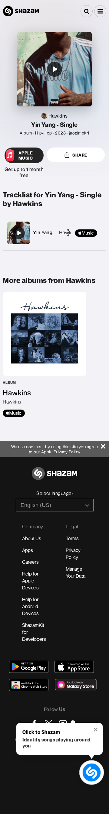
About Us (31, 538)
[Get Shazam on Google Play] (28, 667)
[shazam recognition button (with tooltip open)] (91, 772)
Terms (72, 538)
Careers (30, 562)
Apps (27, 550)
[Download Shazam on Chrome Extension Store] (28, 685)
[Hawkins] (44, 354)
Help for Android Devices (30, 606)
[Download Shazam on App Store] (74, 667)
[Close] (105, 445)
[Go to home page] (54, 476)
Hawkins (68, 232)
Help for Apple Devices (30, 581)
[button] (100, 11)
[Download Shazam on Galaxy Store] (75, 684)
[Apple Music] (14, 413)
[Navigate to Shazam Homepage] (21, 11)
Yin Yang (42, 232)
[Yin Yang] (19, 233)
